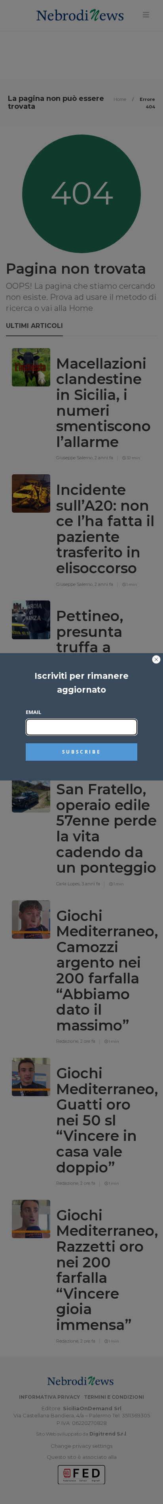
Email (33, 712)
